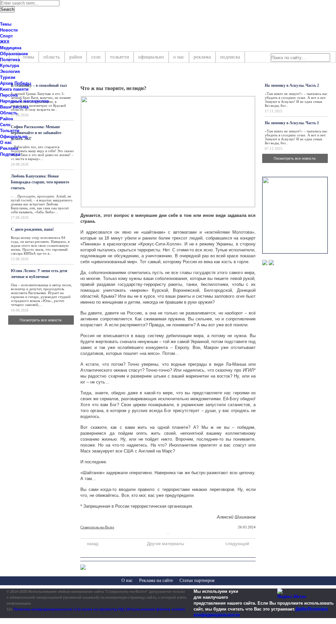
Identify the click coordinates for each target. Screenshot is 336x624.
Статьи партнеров (197, 580)
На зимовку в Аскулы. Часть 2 (292, 85)
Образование (14, 53)
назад (92, 543)
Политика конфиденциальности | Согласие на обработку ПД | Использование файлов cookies (99, 609)
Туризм (7, 77)
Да (298, 609)
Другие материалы (165, 543)
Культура (9, 65)
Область (51, 56)
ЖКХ (5, 41)
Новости (9, 30)
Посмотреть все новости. (41, 320)
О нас (178, 56)
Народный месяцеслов (24, 101)
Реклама (202, 56)
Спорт (6, 36)
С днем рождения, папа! (32, 229)
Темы (5, 24)
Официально (151, 56)
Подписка (230, 56)
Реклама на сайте (156, 580)
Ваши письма (14, 106)
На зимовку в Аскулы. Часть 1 (292, 123)
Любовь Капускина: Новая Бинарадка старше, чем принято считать (40, 182)
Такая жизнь (239, 74)
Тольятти (119, 56)
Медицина (10, 47)
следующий (237, 543)
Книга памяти (14, 89)
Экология (10, 71)
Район (75, 56)
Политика (10, 59)
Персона (9, 95)
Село (96, 56)
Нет (304, 609)
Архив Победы (15, 83)
